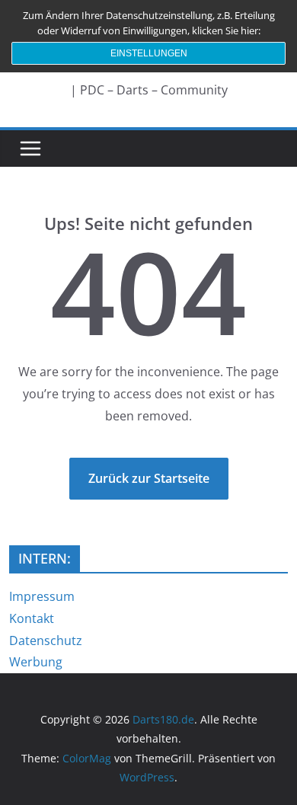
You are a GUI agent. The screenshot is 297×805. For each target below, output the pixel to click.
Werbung (35, 661)
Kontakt (31, 618)
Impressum (42, 596)
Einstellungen (148, 53)
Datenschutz (45, 640)
